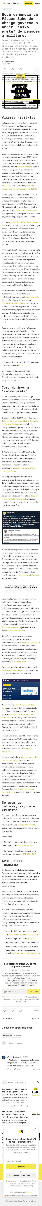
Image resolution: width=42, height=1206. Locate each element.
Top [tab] (4, 1082)
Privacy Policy (28, 1186)
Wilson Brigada (13, 1057)
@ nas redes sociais (24, 845)
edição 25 (6, 185)
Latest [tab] (10, 1082)
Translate (7, 10)
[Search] (37, 1082)
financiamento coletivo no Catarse (23, 934)
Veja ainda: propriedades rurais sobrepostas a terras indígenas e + (15, 1121)
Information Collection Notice (25, 999)
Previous (9, 1019)
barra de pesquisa (31, 297)
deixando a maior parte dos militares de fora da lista (19, 187)
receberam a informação (29, 575)
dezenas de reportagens (30, 642)
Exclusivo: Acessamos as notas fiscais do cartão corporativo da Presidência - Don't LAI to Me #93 (14, 1114)
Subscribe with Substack (22, 1175)
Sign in (37, 3)
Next (34, 1019)
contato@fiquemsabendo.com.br (26, 953)
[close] (35, 1129)
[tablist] (12, 1035)
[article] (21, 1097)
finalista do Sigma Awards (13, 670)
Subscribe (28, 3)
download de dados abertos (14, 303)
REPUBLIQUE (29, 854)
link (20, 365)
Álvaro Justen (20, 661)
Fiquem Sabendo (8, 61)
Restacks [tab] (17, 1035)
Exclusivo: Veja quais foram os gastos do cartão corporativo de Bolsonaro (14, 1092)
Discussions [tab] (19, 1082)
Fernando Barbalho (15, 630)
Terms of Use (32, 997)
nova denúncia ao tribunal (26, 210)
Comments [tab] (7, 1035)
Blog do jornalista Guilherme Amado (20, 497)
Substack (9, 1201)
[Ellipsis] (39, 1057)
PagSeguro (30, 938)
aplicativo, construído (11, 627)
